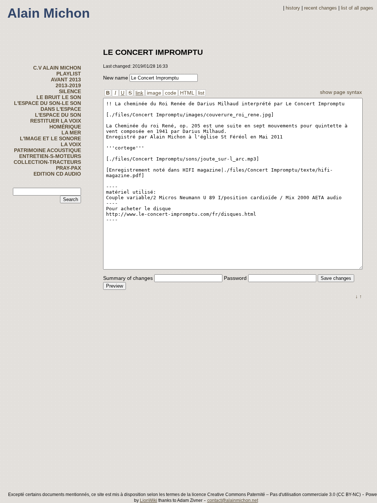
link (139, 93)
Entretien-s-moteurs (50, 156)
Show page (332, 92)
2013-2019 (68, 85)
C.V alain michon (57, 68)
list (201, 93)
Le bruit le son (58, 97)
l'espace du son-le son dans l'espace (47, 106)
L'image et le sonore (50, 138)
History (293, 8)
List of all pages (357, 8)
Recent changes (320, 8)
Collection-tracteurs (47, 162)
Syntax (354, 92)
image (154, 93)
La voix (71, 144)
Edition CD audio (57, 174)
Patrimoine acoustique (47, 150)
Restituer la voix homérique (55, 124)
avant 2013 (66, 79)
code (170, 93)
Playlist (68, 74)
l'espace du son (58, 115)
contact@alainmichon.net (232, 500)
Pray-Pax (68, 168)
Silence (70, 91)
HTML (187, 93)
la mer (71, 133)
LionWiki (148, 500)
